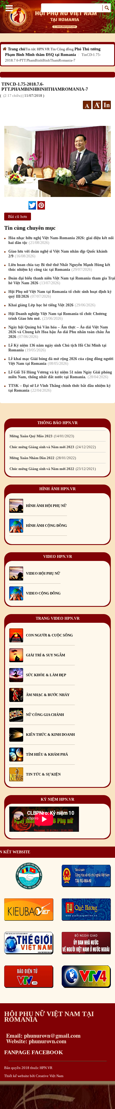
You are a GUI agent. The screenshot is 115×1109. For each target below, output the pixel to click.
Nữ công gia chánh (45, 715)
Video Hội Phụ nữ (43, 573)
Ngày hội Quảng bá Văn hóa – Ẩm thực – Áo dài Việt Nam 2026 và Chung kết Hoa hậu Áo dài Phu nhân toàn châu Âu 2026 (59, 332)
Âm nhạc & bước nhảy (48, 695)
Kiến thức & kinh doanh (50, 734)
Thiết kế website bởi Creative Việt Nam (33, 1076)
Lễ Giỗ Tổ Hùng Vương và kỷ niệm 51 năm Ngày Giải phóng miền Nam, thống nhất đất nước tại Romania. (60, 374)
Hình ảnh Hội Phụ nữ (46, 506)
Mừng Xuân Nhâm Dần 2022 (42, 457)
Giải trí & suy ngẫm (45, 655)
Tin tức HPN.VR (37, 49)
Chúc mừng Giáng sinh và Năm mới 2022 (52, 468)
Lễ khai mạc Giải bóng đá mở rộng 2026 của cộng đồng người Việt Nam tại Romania (60, 361)
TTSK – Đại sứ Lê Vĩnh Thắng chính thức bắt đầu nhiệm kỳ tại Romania (59, 388)
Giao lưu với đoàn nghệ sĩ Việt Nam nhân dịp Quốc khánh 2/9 (57, 253)
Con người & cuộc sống (49, 635)
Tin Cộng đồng (62, 49)
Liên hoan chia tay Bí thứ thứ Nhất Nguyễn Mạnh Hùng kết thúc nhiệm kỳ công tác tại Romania (59, 267)
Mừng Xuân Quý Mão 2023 (41, 435)
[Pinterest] (41, 205)
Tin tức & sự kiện (43, 774)
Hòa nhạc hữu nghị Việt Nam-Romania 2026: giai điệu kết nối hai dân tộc (61, 240)
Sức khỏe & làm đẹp (46, 675)
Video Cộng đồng (43, 593)
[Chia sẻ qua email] (26, 205)
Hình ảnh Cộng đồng (46, 525)
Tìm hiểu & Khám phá (47, 754)
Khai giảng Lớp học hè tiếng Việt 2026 (51, 305)
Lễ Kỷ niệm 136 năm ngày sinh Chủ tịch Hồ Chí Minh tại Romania (57, 347)
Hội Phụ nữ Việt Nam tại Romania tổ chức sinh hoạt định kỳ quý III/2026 (60, 294)
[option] (57, 435)
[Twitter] (32, 205)
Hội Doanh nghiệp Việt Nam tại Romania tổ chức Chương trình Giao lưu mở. (57, 316)
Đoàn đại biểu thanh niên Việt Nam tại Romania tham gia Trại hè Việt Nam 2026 (61, 280)
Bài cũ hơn (17, 216)
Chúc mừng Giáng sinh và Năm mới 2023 (52, 446)
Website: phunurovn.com (35, 1041)
